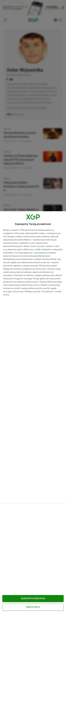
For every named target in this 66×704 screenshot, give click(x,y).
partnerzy (43, 253)
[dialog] (33, 457)
